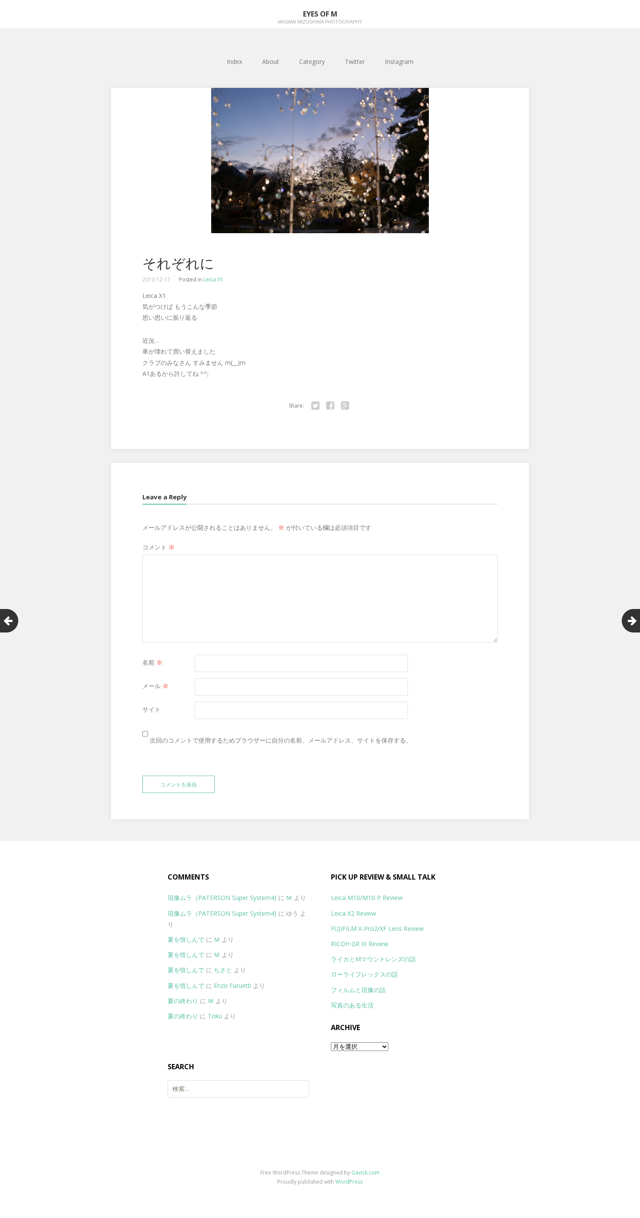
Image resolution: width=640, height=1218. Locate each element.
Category (312, 61)
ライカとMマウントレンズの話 (373, 959)
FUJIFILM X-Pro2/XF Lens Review (377, 928)
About (270, 61)
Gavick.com (365, 1172)
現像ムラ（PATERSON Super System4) (222, 897)
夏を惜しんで (186, 939)
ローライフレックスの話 (364, 974)
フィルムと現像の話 (358, 990)
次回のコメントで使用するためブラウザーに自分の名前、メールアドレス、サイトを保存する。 (281, 740)
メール (155, 686)
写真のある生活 (352, 1005)
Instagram (399, 61)
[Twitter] (315, 406)
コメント (158, 547)
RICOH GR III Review (359, 944)
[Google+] (345, 406)
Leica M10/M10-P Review (367, 897)
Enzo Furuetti (232, 985)
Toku (215, 1016)
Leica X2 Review (353, 913)
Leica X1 (213, 279)
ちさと (223, 970)
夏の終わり (183, 1001)
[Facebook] (330, 406)
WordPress (349, 1181)
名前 (152, 662)
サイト (151, 709)
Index (234, 61)
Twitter (355, 61)
